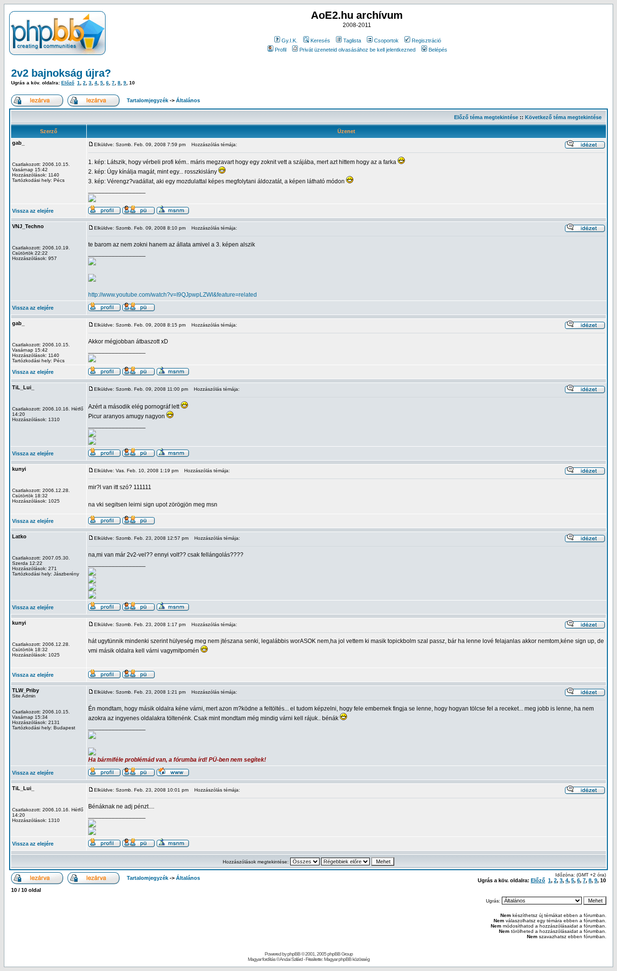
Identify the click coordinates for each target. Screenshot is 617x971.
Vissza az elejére (33, 211)
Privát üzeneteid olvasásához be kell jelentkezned (357, 50)
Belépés (438, 50)
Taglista (352, 40)
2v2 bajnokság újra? (61, 73)
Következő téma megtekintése (563, 117)
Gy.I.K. (289, 40)
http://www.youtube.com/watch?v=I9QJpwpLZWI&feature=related (172, 294)
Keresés (320, 40)
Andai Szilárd (291, 959)
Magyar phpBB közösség (347, 959)
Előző (67, 82)
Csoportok (386, 40)
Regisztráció (426, 40)
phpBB (293, 954)
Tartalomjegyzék (147, 100)
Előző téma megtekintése (486, 117)
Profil (280, 50)
